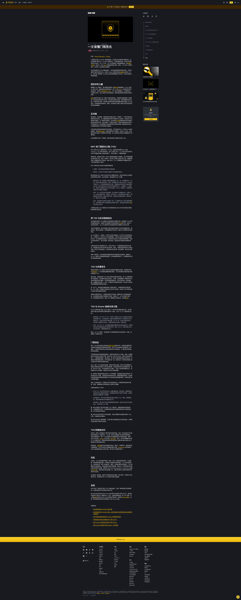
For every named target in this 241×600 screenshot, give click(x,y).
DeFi (105, 65)
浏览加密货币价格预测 (133, 571)
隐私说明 (101, 561)
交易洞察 (146, 557)
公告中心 (101, 552)
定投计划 (116, 559)
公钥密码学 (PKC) (106, 91)
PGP (120, 89)
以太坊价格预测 (132, 574)
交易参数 (146, 576)
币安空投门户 (147, 578)
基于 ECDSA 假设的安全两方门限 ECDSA (105, 522)
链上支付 (131, 556)
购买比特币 (131, 576)
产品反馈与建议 (148, 569)
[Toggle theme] (238, 2)
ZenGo (108, 56)
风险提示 (101, 568)
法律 (100, 557)
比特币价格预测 (132, 572)
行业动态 (101, 554)
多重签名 (122, 72)
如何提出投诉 (147, 581)
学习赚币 (131, 562)
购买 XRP (131, 580)
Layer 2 (102, 438)
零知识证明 (101, 131)
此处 (127, 298)
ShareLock (121, 447)
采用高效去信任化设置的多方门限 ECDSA (105, 519)
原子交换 (113, 438)
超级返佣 (146, 549)
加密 (92, 98)
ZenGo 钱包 (125, 497)
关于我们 (101, 549)
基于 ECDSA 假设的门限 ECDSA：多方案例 (105, 525)
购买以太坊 (131, 583)
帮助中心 (146, 567)
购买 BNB (131, 578)
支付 (115, 552)
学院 (115, 554)
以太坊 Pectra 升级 (133, 569)
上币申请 (131, 550)
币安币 (146, 552)
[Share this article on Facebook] (148, 16)
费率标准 (146, 571)
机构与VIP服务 (132, 552)
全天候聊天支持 (148, 565)
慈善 (115, 566)
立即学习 (131, 6)
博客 (100, 564)
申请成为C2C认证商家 (133, 549)
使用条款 (98, 593)
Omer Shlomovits (100, 56)
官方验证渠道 (147, 574)
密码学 (116, 87)
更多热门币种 (132, 585)
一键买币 (116, 550)
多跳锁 (99, 445)
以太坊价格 (131, 567)
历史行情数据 (147, 556)
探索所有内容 (119, 539)
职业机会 (101, 550)
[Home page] (9, 3)
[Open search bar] (223, 2)
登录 (227, 2)
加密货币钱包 (111, 345)
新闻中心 (101, 556)
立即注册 (151, 119)
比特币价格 (131, 565)
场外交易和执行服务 (148, 554)
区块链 (118, 120)
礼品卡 (115, 556)
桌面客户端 (101, 571)
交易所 (115, 549)
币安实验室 (131, 554)
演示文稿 (94, 470)
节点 (131, 202)
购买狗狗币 (131, 581)
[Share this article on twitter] (143, 16)
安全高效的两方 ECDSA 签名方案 (102, 509)
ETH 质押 (116, 561)
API (145, 572)
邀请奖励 (146, 550)
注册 (231, 2)
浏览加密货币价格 (132, 564)
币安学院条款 (107, 593)
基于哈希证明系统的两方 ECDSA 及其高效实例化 (107, 517)
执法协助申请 (147, 580)
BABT (115, 563)
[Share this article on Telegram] (152, 16)
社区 (100, 566)
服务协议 (101, 559)
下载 (100, 570)
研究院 (115, 564)
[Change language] (235, 2)
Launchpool (116, 557)
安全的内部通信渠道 (103, 573)
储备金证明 (147, 559)
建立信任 (101, 563)
